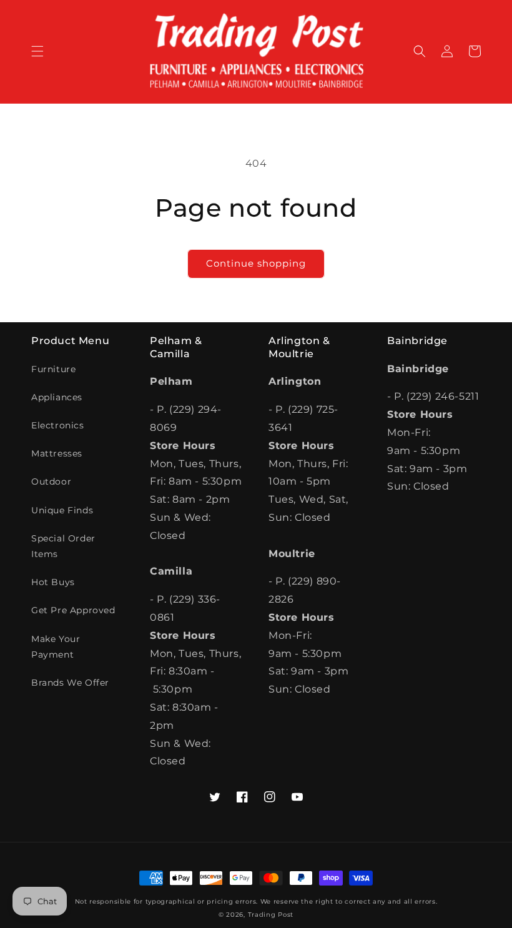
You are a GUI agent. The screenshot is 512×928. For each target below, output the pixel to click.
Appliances (56, 397)
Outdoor (51, 481)
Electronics (57, 425)
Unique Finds (62, 510)
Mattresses (56, 453)
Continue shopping (256, 263)
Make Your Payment (55, 646)
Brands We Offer (70, 682)
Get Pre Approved (73, 610)
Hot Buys (53, 582)
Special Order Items (63, 546)
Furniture (53, 369)
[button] (37, 51)
